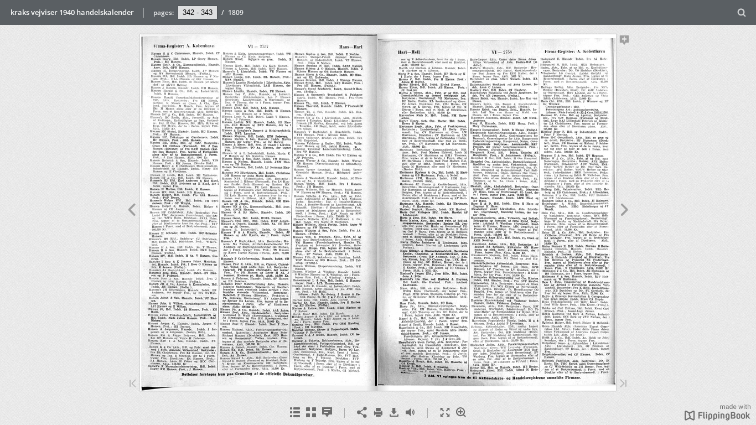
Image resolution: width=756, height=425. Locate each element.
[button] (717, 417)
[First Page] (132, 384)
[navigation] (198, 12)
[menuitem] (742, 12)
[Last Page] (623, 384)
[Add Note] (624, 42)
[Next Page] (624, 211)
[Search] (742, 13)
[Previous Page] (131, 211)
